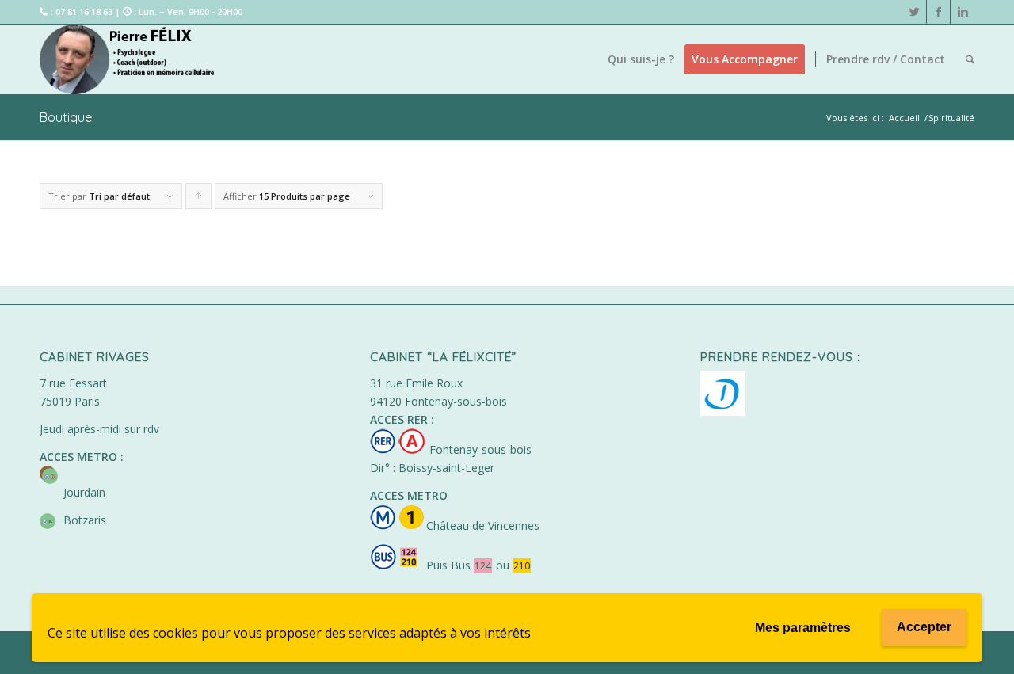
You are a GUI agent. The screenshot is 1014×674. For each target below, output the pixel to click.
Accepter (924, 627)
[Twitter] (914, 12)
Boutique (66, 117)
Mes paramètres (803, 627)
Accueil (904, 118)
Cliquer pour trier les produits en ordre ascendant (199, 199)
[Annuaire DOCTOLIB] (722, 411)
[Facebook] (938, 12)
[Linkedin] (962, 12)
